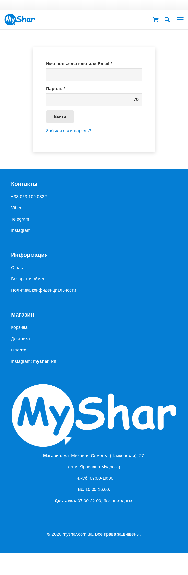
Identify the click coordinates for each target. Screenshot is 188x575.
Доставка (20, 338)
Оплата (18, 350)
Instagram (21, 230)
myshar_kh (44, 361)
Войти (60, 116)
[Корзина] (155, 19)
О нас (17, 267)
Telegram (20, 219)
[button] (167, 19)
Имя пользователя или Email (93, 63)
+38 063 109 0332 (29, 196)
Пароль (70, 88)
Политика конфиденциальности (43, 290)
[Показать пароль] (136, 99)
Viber (16, 207)
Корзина (19, 327)
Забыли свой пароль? (68, 130)
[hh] (19, 19)
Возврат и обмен (28, 278)
